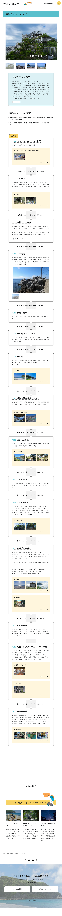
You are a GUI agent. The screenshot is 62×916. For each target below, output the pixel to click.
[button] (58, 41)
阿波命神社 (17, 598)
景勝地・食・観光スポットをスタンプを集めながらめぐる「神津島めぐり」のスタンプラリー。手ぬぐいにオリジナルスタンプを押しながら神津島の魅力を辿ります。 (30, 835)
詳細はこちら (43, 162)
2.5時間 (13, 136)
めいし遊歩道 (18, 452)
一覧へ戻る (30, 785)
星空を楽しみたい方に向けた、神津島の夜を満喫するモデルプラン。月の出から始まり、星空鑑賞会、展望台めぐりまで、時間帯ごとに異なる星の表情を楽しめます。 (48, 835)
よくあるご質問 (17, 889)
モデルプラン (16, 101)
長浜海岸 (16, 579)
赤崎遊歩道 (17, 729)
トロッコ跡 (17, 684)
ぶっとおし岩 (18, 520)
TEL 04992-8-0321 (31, 882)
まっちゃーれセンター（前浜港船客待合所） (27, 151)
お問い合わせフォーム (45, 889)
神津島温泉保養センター (21, 412)
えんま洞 (16, 194)
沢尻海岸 (16, 370)
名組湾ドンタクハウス (20, 665)
